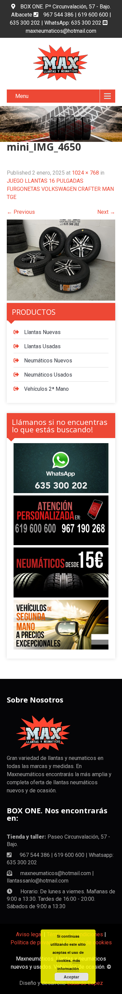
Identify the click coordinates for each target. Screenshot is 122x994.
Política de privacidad (36, 942)
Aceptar (71, 977)
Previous (21, 212)
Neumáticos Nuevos (48, 360)
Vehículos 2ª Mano (46, 389)
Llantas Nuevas (42, 332)
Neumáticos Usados (48, 375)
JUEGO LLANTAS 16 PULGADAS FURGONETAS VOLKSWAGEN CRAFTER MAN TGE (60, 189)
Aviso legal (29, 934)
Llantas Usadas (42, 346)
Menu (21, 96)
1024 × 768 (85, 173)
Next (106, 212)
